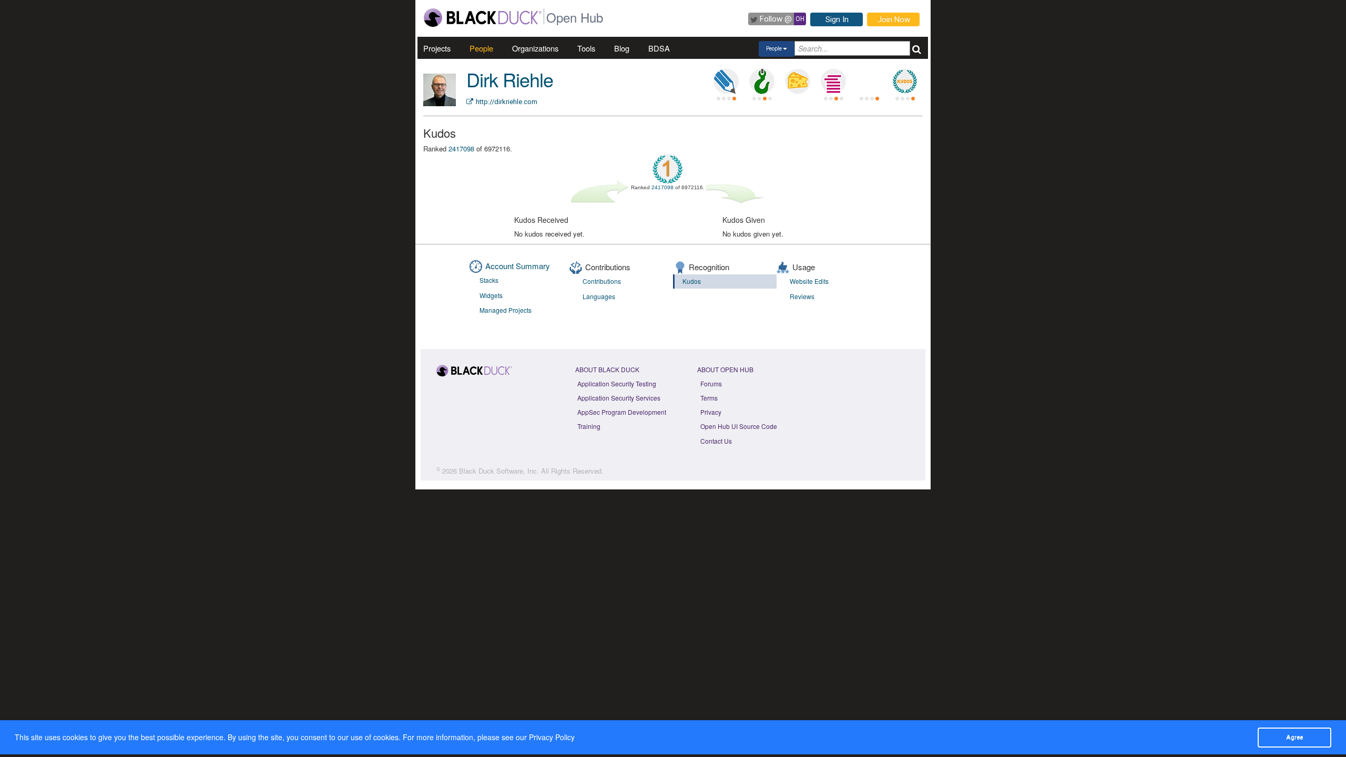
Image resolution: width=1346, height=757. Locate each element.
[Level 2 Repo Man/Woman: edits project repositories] (761, 81)
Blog (621, 48)
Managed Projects (506, 309)
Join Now (894, 19)
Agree (1294, 737)
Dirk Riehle (509, 79)
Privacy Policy (552, 737)
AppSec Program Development (621, 411)
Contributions (602, 281)
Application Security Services (618, 397)
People (481, 48)
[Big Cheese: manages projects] (797, 81)
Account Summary (517, 265)
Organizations (535, 48)
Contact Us (716, 440)
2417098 (461, 149)
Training (588, 426)
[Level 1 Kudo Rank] (904, 81)
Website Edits (809, 281)
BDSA (659, 48)
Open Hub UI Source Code (738, 426)
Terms (709, 397)
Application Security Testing (616, 383)
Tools (586, 48)
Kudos (691, 281)
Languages (599, 296)
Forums (711, 383)
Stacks (489, 279)
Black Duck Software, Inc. (499, 471)
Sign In (837, 19)
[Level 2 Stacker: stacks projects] (833, 81)
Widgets (491, 295)
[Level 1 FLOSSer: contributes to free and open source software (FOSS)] (869, 81)
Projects (437, 48)
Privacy (710, 411)
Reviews (802, 296)
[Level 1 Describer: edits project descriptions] (726, 81)
